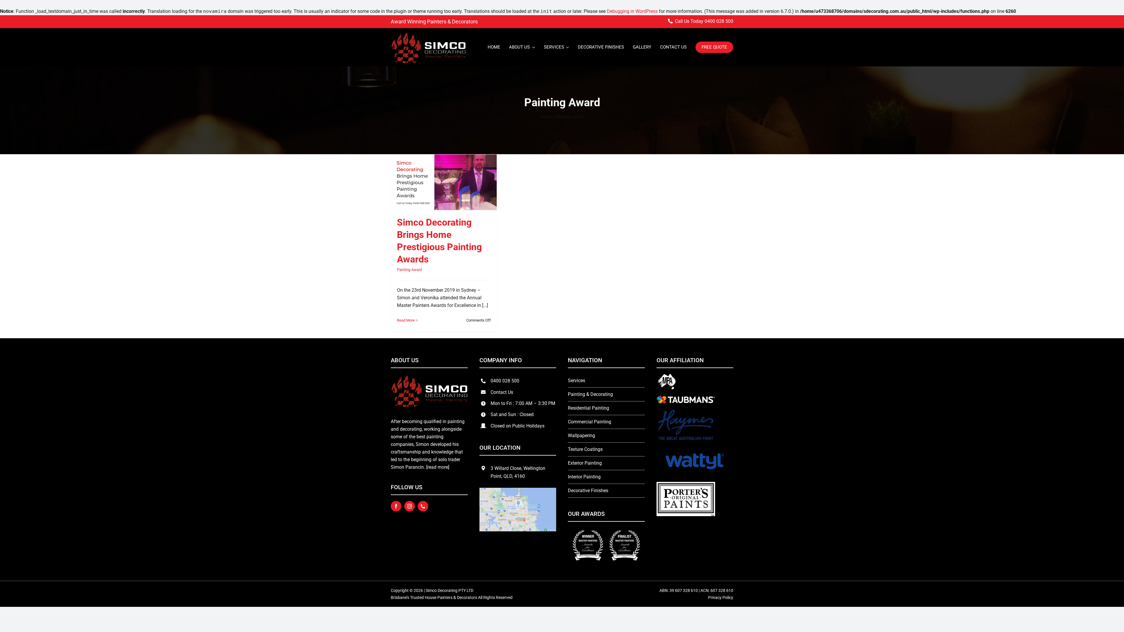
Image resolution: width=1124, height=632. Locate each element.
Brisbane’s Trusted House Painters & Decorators (434, 597)
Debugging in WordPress (632, 11)
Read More (406, 320)
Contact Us (502, 392)
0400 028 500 (719, 21)
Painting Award (409, 269)
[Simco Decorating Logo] (428, 33)
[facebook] (396, 506)
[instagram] (409, 506)
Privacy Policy (720, 597)
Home (546, 116)
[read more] (437, 467)
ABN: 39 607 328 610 (679, 590)
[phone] (423, 506)
